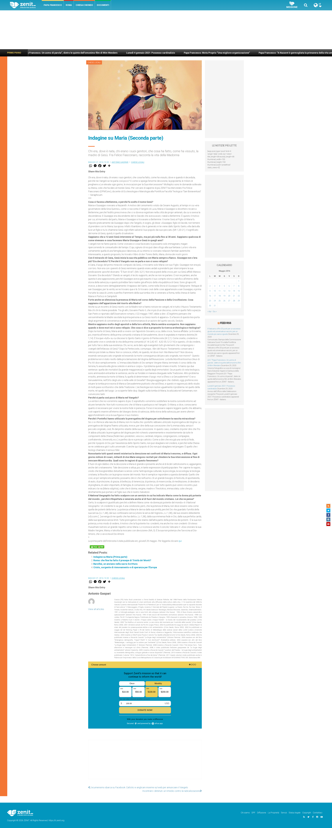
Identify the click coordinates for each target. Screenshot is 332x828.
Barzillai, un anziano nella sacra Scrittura (115, 563)
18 (220, 296)
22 (239, 296)
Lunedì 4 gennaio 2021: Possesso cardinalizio (80, 52)
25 (220, 301)
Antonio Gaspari (120, 162)
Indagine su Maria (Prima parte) (110, 556)
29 (239, 301)
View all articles (96, 609)
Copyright (306, 812)
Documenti (103, 5)
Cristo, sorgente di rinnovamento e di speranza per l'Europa (125, 567)
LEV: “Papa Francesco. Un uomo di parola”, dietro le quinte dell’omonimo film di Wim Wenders (224, 362)
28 (234, 301)
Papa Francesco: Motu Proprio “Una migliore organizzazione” (146, 52)
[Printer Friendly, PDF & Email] (97, 546)
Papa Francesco (53, 5)
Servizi (284, 812)
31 (215, 306)
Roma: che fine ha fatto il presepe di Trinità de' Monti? (122, 560)
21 (234, 296)
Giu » (215, 311)
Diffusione (261, 812)
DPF (253, 812)
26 (224, 301)
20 (229, 296)
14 (234, 291)
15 (239, 291)
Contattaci (317, 812)
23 (210, 301)
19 (224, 296)
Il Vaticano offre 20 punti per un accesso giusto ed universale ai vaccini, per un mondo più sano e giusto (224, 331)
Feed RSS (225, 323)
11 (220, 291)
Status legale (294, 812)
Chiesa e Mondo (84, 5)
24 (215, 301)
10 (215, 291)
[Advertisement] (166, 30)
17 (215, 296)
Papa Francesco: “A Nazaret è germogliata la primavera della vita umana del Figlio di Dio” (236, 52)
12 (224, 291)
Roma (69, 5)
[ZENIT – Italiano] (26, 5)
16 (210, 296)
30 (210, 306)
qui (180, 541)
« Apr (210, 311)
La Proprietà (273, 812)
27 (229, 301)
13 (229, 291)
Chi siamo (245, 812)
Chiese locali (94, 62)
